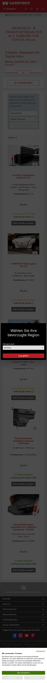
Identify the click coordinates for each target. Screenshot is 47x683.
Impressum (40, 651)
